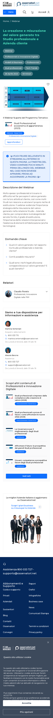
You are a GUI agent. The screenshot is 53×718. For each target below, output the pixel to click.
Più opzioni (26, 712)
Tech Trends (31, 68)
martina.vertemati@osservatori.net (23, 339)
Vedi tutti (26, 476)
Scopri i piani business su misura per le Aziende (23, 506)
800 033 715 (13, 335)
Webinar (16, 21)
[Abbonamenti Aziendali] (40, 507)
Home (6, 21)
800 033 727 (13, 362)
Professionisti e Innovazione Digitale (21, 57)
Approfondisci (13, 142)
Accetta (26, 703)
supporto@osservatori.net (19, 365)
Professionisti (33, 62)
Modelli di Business (13, 62)
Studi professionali (13, 68)
